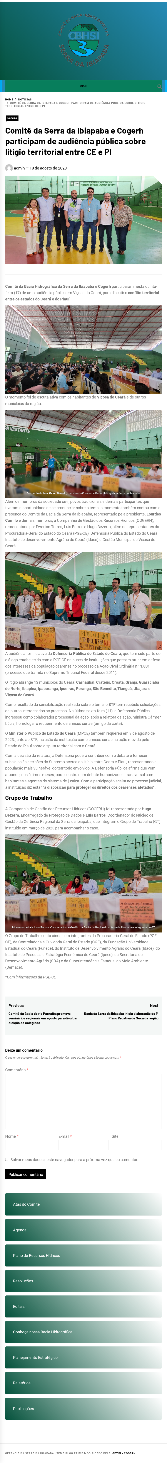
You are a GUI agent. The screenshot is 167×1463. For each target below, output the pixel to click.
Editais (19, 1306)
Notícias (12, 118)
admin (19, 168)
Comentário (16, 1070)
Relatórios (21, 1383)
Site (115, 1136)
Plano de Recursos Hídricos (36, 1255)
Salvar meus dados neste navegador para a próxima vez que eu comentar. (74, 1159)
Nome (11, 1136)
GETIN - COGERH (123, 1453)
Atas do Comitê (26, 1204)
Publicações (23, 1408)
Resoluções (23, 1281)
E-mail (65, 1136)
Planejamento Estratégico (35, 1357)
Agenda (20, 1230)
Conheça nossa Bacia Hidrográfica (42, 1332)
